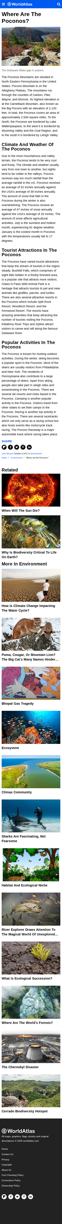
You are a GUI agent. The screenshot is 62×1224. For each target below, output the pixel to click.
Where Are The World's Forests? (27, 1023)
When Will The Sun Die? (21, 510)
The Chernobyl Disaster (20, 1067)
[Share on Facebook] (10, 447)
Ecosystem (10, 748)
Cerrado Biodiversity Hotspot (25, 1111)
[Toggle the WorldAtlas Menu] (3, 4)
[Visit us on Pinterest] (23, 1196)
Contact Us (7, 1154)
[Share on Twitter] (16, 447)
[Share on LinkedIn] (29, 447)
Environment (36, 453)
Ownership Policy (11, 1185)
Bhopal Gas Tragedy (18, 703)
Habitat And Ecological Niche (24, 885)
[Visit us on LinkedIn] (30, 1196)
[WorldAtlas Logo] (21, 4)
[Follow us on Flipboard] (4, 1196)
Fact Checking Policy (12, 1175)
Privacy (5, 1159)
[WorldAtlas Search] (58, 4)
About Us (6, 1170)
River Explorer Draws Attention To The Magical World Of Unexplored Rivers (28, 934)
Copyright (7, 1164)
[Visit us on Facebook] (10, 1196)
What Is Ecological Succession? (27, 978)
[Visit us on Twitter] (17, 1196)
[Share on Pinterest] (23, 447)
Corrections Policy (11, 1180)
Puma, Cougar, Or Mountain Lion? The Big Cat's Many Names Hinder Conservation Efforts (28, 659)
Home (5, 1149)
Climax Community (17, 792)
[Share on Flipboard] (4, 447)
